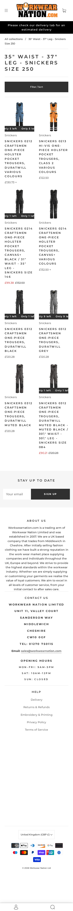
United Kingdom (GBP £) (35, 834)
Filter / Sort (36, 86)
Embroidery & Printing (37, 715)
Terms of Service (36, 729)
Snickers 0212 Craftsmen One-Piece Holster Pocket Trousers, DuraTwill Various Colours (18, 158)
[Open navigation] (9, 10)
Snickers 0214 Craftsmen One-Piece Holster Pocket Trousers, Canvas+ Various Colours (53, 246)
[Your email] (17, 494)
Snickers (11, 135)
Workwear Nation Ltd (40, 868)
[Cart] (64, 10)
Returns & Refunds (36, 707)
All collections (14, 39)
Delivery (36, 699)
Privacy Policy (36, 722)
